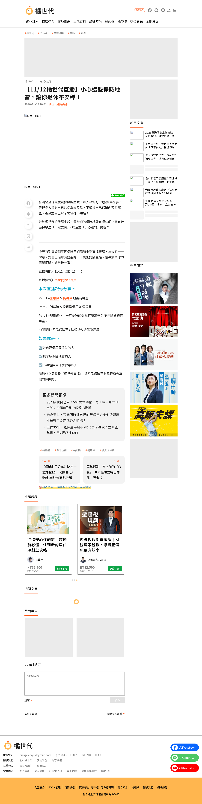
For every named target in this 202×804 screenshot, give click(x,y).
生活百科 (79, 21)
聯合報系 (123, 787)
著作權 (95, 787)
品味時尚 (95, 21)
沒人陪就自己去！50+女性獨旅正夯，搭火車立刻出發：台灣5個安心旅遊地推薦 (161, 156)
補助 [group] (72, 33)
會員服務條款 (89, 771)
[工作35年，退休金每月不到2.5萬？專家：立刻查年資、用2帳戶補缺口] (137, 203)
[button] (175, 10)
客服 (58, 787)
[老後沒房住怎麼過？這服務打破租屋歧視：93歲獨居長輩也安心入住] (137, 192)
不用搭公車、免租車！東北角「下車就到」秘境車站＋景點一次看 (161, 145)
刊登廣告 (40, 787)
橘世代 (28, 82)
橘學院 (122, 21)
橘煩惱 (109, 21)
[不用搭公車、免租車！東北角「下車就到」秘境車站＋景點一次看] (137, 146)
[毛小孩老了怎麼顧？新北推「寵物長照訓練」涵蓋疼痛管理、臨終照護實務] (137, 181)
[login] (169, 10)
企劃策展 (152, 21)
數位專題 (136, 21)
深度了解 (62, 568)
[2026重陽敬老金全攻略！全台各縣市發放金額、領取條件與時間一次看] (137, 135)
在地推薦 (64, 21)
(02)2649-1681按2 (66, 755)
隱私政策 (106, 771)
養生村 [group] (30, 33)
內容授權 (57, 760)
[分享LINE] (28, 214)
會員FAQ (42, 765)
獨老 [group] (83, 33)
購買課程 (139, 10)
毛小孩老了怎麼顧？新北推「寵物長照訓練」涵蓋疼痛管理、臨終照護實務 (161, 180)
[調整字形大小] (28, 247)
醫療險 (91, 450)
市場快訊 (45, 82)
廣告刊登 (42, 760)
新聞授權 (70, 787)
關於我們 (148, 787)
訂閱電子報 (55, 771)
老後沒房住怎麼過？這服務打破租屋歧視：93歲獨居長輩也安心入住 (161, 191)
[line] (156, 10)
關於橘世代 (26, 760)
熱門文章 (136, 122)
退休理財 (32, 21)
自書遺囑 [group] (59, 33)
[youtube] (163, 10)
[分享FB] (28, 203)
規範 (27, 700)
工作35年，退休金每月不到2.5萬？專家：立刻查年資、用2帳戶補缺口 (160, 202)
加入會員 (25, 771)
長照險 (77, 450)
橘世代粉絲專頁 (65, 280)
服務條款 (84, 787)
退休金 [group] (44, 33)
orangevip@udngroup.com (35, 755)
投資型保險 (108, 450)
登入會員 (39, 771)
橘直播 (46, 450)
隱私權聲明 (107, 787)
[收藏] (28, 236)
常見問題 (72, 771)
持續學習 (48, 21)
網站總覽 (162, 787)
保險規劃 (61, 450)
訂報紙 (135, 787)
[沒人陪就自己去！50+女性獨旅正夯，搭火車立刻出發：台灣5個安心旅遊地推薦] (137, 157)
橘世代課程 (26, 765)
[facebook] (150, 10)
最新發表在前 (114, 714)
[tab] (72, 580)
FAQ (51, 787)
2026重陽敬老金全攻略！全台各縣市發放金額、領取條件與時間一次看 (161, 134)
